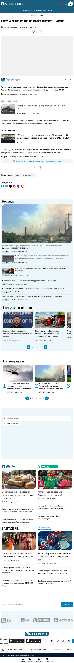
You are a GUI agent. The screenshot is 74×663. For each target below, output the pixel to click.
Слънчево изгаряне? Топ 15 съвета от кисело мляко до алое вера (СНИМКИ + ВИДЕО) (18, 583)
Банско (10, 175)
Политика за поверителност (19, 650)
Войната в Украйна (40, 10)
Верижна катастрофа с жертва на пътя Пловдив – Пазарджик (42, 107)
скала (17, 175)
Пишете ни (69, 650)
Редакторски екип (13, 79)
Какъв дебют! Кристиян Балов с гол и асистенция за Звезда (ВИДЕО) (53, 507)
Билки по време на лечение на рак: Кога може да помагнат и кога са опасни (54, 571)
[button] (28, 347)
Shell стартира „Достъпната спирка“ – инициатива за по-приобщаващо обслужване (40, 269)
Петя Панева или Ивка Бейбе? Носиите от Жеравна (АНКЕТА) (17, 555)
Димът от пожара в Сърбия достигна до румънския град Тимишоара (30, 281)
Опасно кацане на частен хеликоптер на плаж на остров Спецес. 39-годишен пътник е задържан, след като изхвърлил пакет (19, 386)
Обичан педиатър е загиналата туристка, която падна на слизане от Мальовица (32, 296)
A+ (71, 80)
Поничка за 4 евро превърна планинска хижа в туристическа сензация (18, 494)
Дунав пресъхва (27, 10)
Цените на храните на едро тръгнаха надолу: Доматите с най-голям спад (17, 510)
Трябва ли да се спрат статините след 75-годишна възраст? (55, 582)
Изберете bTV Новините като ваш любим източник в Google (38, 161)
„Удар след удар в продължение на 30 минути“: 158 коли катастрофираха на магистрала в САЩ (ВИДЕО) (43, 136)
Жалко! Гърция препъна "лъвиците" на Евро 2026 (50, 493)
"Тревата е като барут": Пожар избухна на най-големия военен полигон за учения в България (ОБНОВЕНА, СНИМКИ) (33, 247)
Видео (50, 10)
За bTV (2, 650)
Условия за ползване (57, 650)
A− (66, 80)
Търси (67, 604)
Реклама (9, 649)
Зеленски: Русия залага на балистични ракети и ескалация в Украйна (17, 334)
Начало (33, 15)
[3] (62, 4)
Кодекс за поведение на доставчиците (39, 650)
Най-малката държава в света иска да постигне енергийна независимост (17, 520)
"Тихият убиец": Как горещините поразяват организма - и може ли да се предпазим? (18, 570)
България (40, 15)
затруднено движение (28, 175)
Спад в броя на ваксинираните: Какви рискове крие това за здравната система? (34, 288)
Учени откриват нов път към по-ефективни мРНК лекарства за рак (54, 556)
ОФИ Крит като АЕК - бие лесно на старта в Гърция (52, 517)
